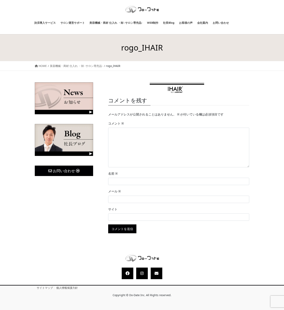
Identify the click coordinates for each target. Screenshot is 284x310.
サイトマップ (45, 288)
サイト (112, 209)
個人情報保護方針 (67, 288)
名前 (113, 173)
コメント (116, 123)
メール (114, 191)
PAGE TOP (277, 297)
